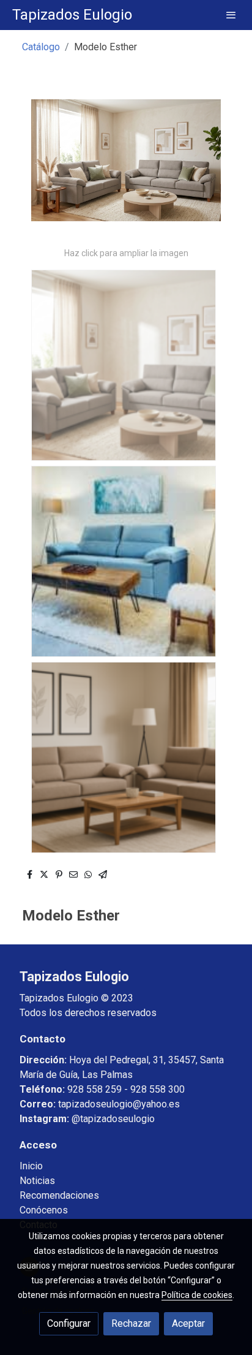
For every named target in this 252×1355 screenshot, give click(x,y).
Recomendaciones (59, 1195)
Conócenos (44, 1210)
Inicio (31, 1166)
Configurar (69, 1323)
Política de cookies (196, 1295)
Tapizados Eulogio (72, 14)
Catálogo (41, 47)
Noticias (37, 1180)
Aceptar (188, 1323)
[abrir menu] (231, 14)
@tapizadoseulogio (113, 1119)
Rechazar (131, 1323)
